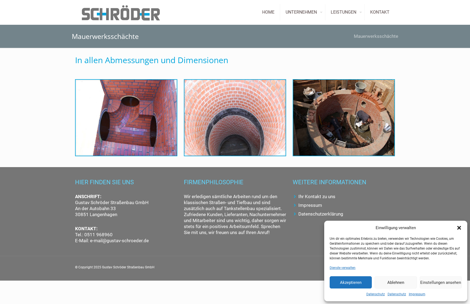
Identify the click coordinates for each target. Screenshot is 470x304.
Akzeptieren (350, 282)
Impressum (417, 294)
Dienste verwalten (342, 268)
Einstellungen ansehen (440, 282)
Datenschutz (375, 294)
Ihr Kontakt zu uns (316, 196)
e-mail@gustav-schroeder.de (119, 240)
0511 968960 (98, 234)
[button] (459, 228)
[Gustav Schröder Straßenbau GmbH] (121, 12)
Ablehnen (395, 282)
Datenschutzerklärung (320, 214)
